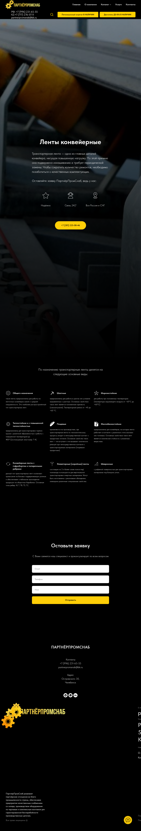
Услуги (118, 4)
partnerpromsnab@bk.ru (24, 17)
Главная (76, 4)
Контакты (130, 4)
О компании (91, 4)
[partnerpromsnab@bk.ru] (44, 14)
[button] (51, 14)
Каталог (105, 4)
